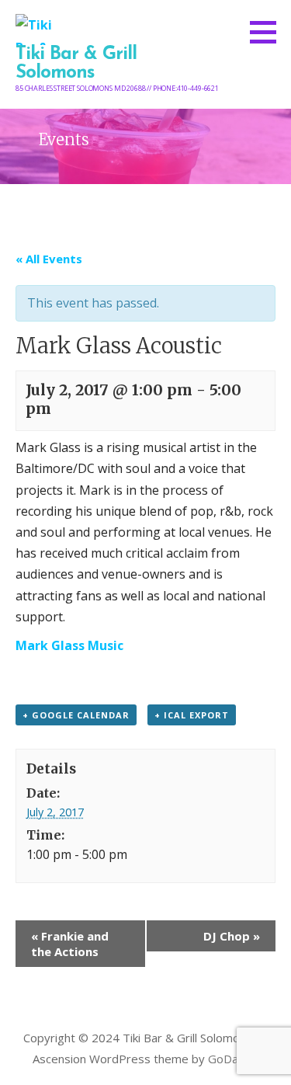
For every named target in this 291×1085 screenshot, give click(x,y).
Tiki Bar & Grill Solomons (76, 63)
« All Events (49, 258)
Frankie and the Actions (70, 943)
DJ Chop (231, 936)
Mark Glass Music (69, 645)
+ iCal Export (191, 715)
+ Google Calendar (76, 715)
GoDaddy (233, 1058)
